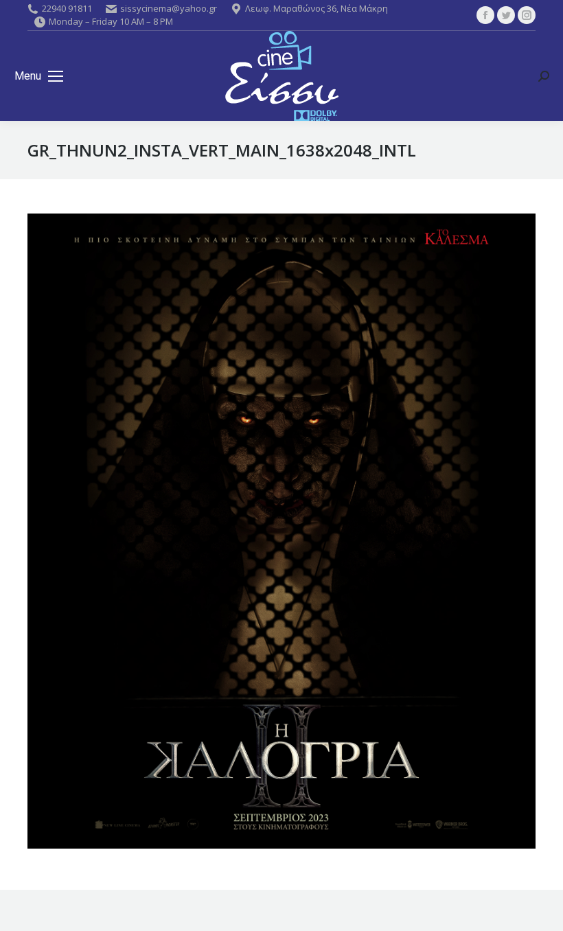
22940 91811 (67, 8)
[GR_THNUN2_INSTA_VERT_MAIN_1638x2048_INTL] (281, 531)
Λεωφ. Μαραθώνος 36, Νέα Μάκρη (316, 8)
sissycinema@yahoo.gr (168, 8)
